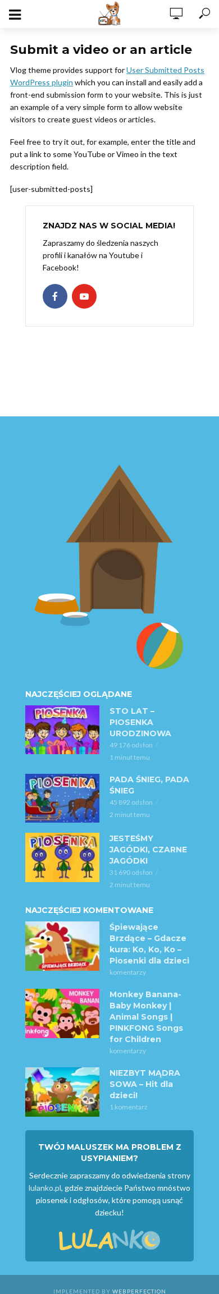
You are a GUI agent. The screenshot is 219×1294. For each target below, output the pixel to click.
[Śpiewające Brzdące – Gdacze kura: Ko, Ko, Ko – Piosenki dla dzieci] (62, 946)
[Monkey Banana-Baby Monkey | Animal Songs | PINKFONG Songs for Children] (62, 1013)
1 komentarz (129, 1107)
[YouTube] (84, 296)
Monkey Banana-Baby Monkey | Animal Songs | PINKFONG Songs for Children (146, 1016)
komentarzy (128, 972)
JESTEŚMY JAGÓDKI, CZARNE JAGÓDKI (148, 849)
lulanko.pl (45, 1187)
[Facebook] (55, 296)
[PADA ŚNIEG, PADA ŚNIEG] (62, 798)
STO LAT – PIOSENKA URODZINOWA (140, 722)
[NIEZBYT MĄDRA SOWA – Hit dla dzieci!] (62, 1092)
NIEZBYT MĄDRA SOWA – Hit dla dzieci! (145, 1084)
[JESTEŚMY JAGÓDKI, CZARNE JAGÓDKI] (62, 857)
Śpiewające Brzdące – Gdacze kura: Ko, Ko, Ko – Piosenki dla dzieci (149, 944)
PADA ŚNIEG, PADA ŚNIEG (149, 785)
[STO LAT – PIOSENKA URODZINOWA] (62, 730)
